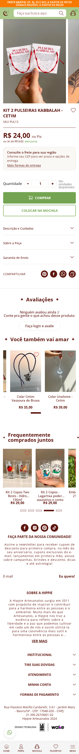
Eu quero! (67, 576)
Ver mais (39, 641)
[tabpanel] (17, 477)
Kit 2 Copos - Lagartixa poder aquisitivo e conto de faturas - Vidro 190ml (50, 495)
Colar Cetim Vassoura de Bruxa (26, 398)
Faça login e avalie (39, 326)
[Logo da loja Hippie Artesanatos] (6, 13)
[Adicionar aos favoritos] (73, 110)
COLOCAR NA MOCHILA (39, 210)
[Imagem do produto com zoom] (34, 61)
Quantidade (12, 183)
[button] (39, 158)
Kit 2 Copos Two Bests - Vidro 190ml (17, 495)
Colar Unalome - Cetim (60, 398)
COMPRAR (43, 198)
